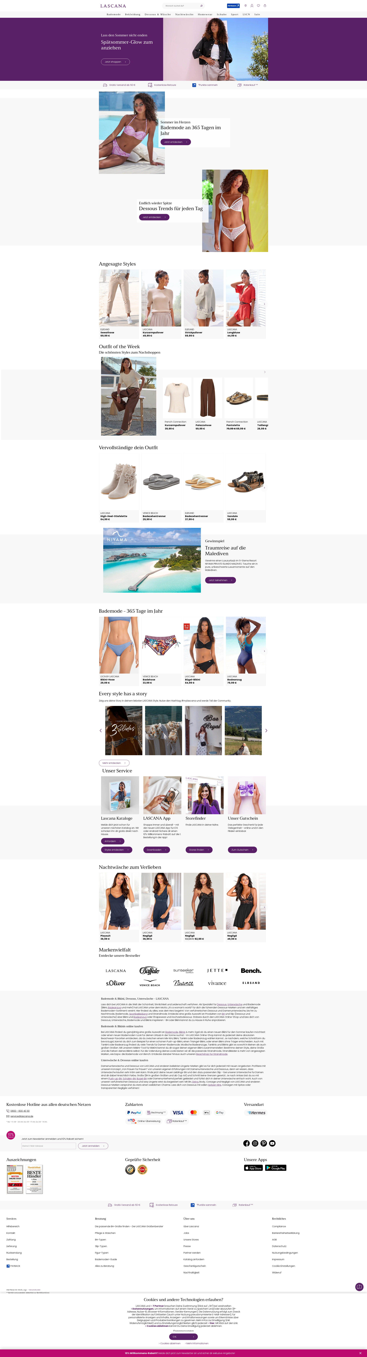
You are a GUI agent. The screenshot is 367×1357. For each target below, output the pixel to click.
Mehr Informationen (197, 1343)
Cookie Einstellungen (283, 1266)
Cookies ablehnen (158, 1326)
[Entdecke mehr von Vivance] (217, 983)
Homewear (205, 14)
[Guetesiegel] (142, 1170)
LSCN (246, 14)
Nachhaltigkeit (191, 1272)
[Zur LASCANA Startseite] (113, 5)
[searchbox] (180, 6)
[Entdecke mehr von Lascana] (116, 971)
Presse (187, 1246)
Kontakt (10, 1233)
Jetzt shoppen (113, 61)
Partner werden (192, 1252)
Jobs (186, 1233)
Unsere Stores (191, 1239)
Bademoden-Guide (106, 1259)
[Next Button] (266, 730)
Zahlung (11, 1239)
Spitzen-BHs (214, 1085)
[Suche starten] (201, 6)
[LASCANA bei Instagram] (255, 1143)
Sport (235, 14)
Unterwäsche (235, 1004)
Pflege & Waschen (105, 1233)
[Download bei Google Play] (275, 1168)
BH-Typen (100, 1239)
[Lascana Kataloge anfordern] (120, 795)
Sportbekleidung (138, 1013)
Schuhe (222, 14)
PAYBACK (15, 1266)
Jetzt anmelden (90, 1146)
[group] (123, 730)
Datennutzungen (143, 1308)
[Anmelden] (252, 6)
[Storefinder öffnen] (245, 6)
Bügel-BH (142, 1078)
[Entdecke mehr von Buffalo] (150, 971)
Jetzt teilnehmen (218, 580)
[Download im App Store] (253, 1168)
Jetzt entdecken (173, 142)
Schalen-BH (129, 1078)
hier (212, 1323)
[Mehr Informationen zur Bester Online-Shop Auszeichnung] (15, 1179)
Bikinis (182, 1032)
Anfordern (110, 841)
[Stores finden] (205, 795)
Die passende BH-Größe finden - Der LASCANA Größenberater (129, 1226)
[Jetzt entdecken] (132, 133)
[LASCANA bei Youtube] (272, 1143)
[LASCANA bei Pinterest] (263, 1143)
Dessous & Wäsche (158, 14)
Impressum (278, 1259)
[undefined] (264, 304)
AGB (274, 1239)
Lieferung (11, 1246)
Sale (257, 14)
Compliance (279, 1226)
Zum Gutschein (240, 849)
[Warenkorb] (265, 6)
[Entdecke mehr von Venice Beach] (150, 983)
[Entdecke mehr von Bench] (251, 970)
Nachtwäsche (184, 14)
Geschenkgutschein (195, 1266)
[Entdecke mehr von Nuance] (183, 983)
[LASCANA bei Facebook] (246, 1143)
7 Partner (158, 1306)
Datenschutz (279, 1246)
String (195, 1081)
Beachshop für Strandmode (212, 1054)
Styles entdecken (114, 849)
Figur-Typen (101, 1252)
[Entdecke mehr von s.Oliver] (116, 983)
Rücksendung (14, 1252)
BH (223, 1013)
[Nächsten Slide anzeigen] (265, 372)
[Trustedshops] (130, 1170)
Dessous (222, 1004)
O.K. (175, 1336)
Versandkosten (34, 1290)
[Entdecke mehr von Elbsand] (251, 983)
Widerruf (276, 1272)
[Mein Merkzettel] (258, 6)
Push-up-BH (115, 1078)
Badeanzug (114, 1007)
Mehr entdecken (112, 763)
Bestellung (12, 1259)
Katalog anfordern (194, 1259)
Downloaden (154, 849)
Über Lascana (191, 1226)
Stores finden (196, 849)
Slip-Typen (101, 1246)
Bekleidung (132, 14)
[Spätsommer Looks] (215, 49)
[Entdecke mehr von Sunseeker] (183, 970)
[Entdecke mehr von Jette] (217, 971)
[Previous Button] (100, 730)
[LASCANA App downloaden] (162, 795)
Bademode (114, 14)
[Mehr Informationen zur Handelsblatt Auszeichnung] (34, 1179)
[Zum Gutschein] (247, 795)
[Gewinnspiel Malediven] (152, 560)
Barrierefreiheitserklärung (285, 1233)
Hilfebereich (12, 1226)
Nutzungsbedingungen (285, 1252)
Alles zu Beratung (104, 1266)
